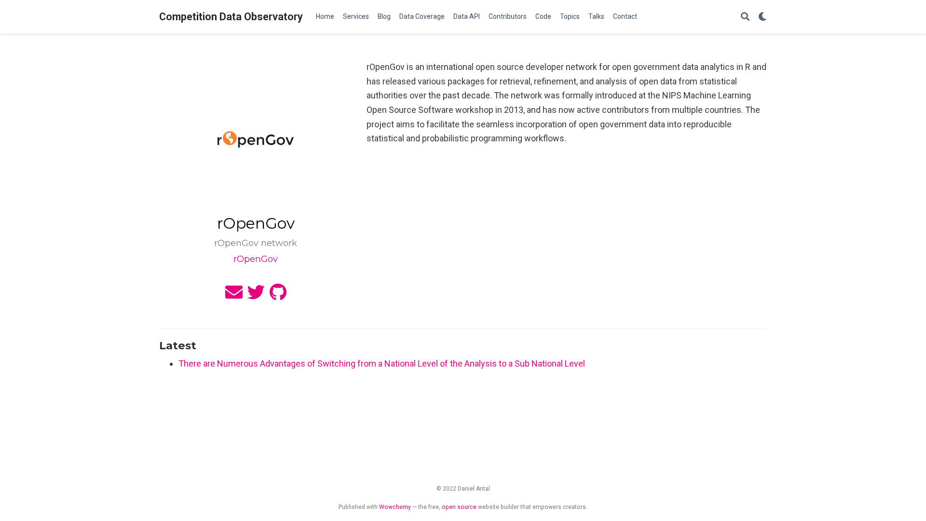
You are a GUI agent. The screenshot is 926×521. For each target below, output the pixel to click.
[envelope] (234, 295)
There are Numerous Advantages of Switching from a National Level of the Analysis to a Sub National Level (381, 363)
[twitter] (256, 295)
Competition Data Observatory (231, 17)
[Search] (745, 17)
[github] (278, 295)
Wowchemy (395, 507)
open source (459, 507)
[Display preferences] (762, 17)
